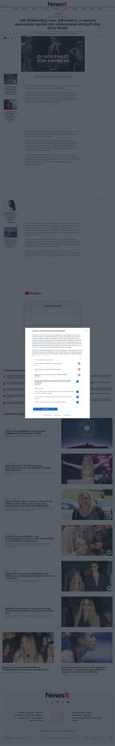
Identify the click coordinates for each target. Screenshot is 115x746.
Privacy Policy (67, 415)
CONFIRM (45, 409)
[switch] (78, 363)
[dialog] (57, 373)
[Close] (86, 331)
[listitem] (57, 360)
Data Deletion (48, 415)
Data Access (57, 415)
